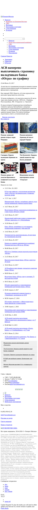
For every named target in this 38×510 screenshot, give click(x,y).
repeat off (8, 501)
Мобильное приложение (13, 402)
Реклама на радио (6, 418)
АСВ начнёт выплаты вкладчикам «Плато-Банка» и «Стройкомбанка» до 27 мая (19, 329)
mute (6, 488)
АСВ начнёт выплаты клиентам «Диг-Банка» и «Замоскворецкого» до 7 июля (20, 337)
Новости (7, 20)
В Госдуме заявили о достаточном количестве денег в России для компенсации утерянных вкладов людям (20, 193)
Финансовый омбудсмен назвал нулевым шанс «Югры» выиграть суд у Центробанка (20, 219)
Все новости (5, 119)
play (6, 484)
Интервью (9, 25)
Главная (3, 56)
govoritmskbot (12, 381)
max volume (8, 491)
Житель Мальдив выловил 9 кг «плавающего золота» (18, 365)
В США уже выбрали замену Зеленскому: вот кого (18, 359)
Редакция (9, 30)
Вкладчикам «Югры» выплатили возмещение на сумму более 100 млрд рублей (21, 211)
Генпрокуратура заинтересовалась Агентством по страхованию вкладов (20, 236)
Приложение (13, 53)
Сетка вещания (11, 28)
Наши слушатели (6, 425)
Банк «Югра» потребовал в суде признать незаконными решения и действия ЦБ (18, 227)
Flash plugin (4, 508)
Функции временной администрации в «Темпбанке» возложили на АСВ (18, 294)
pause (6, 486)
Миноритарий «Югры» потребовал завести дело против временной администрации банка (21, 202)
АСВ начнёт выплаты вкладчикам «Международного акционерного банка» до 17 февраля (20, 320)
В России (8, 63)
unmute (7, 490)
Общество (8, 61)
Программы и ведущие (13, 27)
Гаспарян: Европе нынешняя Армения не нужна (19, 354)
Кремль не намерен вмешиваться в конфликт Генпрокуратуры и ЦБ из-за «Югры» (20, 244)
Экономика (8, 59)
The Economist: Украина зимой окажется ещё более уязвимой (18, 350)
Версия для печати (8, 117)
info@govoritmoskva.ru (17, 384)
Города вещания (6, 421)
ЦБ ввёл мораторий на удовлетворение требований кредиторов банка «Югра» (18, 286)
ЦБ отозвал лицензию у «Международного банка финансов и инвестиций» (19, 302)
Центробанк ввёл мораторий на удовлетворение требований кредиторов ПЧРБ (21, 311)
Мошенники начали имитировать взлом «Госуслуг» (16, 344)
